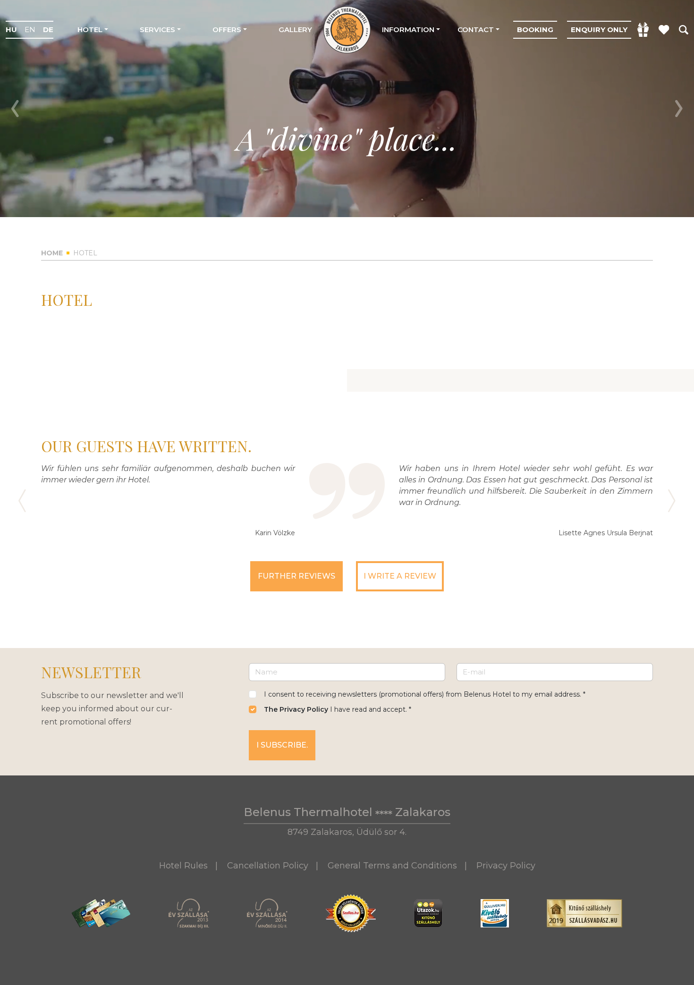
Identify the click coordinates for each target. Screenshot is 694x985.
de (48, 29)
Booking (535, 29)
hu (11, 29)
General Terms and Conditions (392, 865)
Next (679, 108)
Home (52, 253)
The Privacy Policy (296, 709)
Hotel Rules (183, 865)
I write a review (400, 576)
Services (157, 29)
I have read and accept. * (337, 709)
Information (408, 29)
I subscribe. (282, 745)
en (30, 29)
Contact (475, 29)
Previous (15, 108)
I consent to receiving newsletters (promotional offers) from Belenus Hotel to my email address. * (424, 694)
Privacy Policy (505, 865)
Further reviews (296, 576)
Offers (226, 29)
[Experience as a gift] (643, 29)
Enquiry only (599, 29)
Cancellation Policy (267, 865)
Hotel (89, 29)
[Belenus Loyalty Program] (664, 29)
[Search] (683, 29)
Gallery (295, 29)
